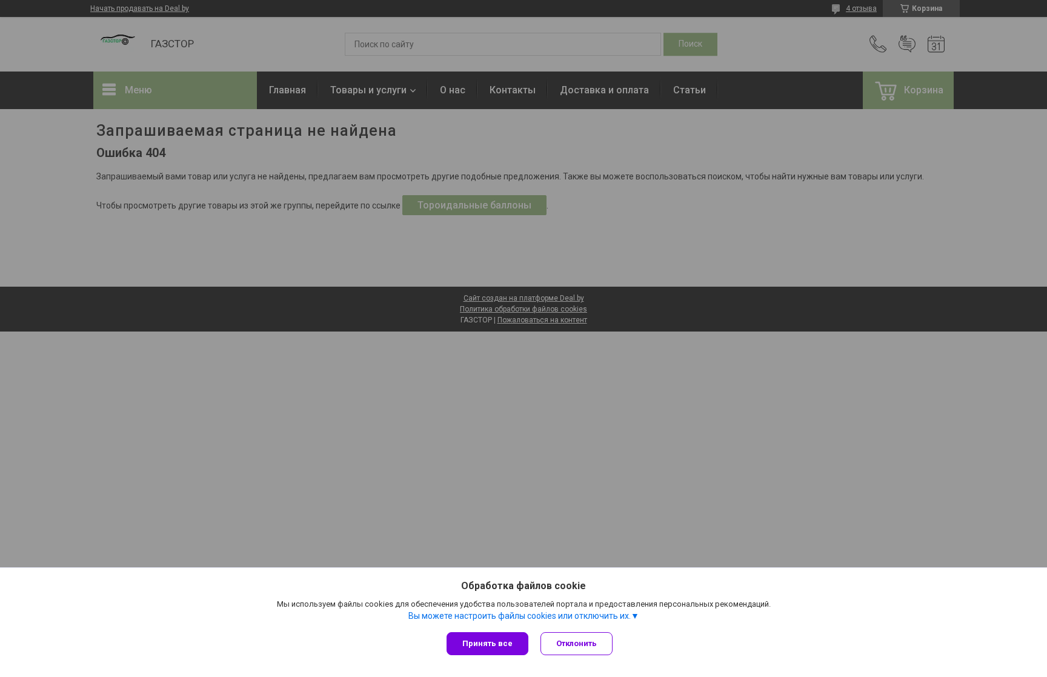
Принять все (487, 643)
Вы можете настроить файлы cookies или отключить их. (519, 616)
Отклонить (576, 643)
